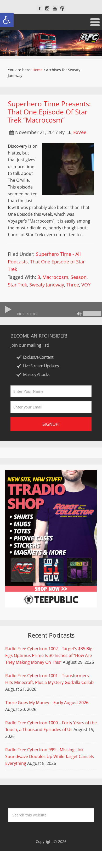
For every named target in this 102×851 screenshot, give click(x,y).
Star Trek (17, 284)
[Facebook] (39, 8)
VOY (85, 284)
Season (79, 277)
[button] (7, 20)
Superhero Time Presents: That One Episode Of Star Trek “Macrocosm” (49, 112)
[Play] (7, 309)
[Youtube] (55, 8)
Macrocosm (55, 277)
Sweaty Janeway (46, 284)
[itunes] (62, 8)
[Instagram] (47, 8)
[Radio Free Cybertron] (51, 43)
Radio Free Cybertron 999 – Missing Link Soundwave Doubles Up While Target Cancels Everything (49, 756)
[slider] (92, 313)
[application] (51, 309)
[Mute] (79, 313)
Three (72, 284)
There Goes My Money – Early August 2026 (46, 702)
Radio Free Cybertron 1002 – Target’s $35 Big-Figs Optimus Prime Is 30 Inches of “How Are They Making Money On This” (49, 655)
